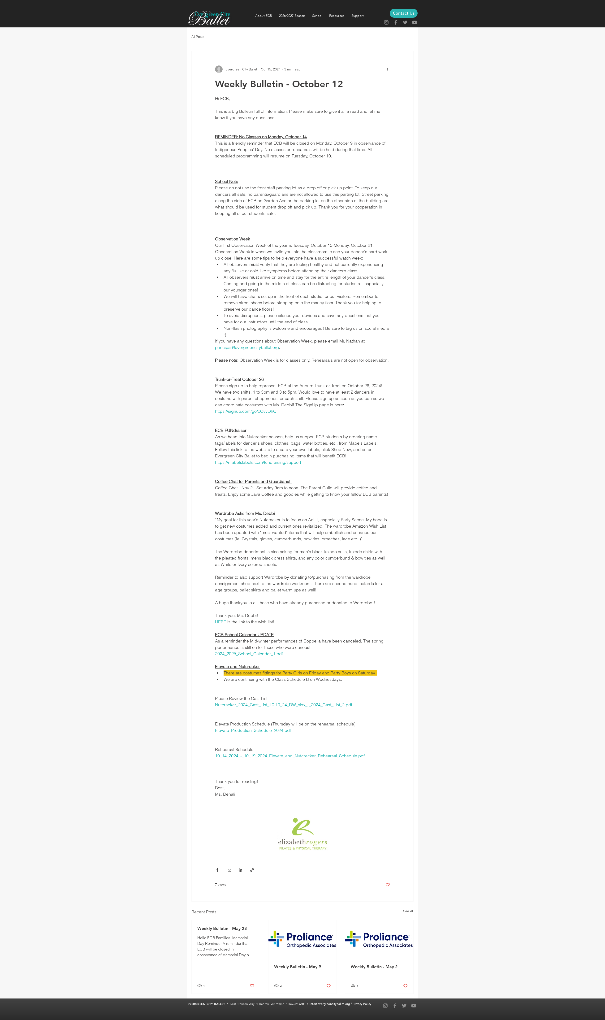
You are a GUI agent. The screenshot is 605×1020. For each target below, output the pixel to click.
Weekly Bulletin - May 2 (374, 966)
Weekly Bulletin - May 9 (297, 966)
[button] (264, 15)
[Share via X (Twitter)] (229, 870)
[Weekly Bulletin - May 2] (379, 939)
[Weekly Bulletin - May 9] (302, 939)
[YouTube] (415, 22)
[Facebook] (396, 22)
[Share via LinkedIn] (240, 870)
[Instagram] (386, 22)
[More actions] (387, 69)
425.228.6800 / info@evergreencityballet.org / (320, 1004)
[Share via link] (252, 870)
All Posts (197, 37)
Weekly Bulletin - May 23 (222, 928)
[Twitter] (405, 22)
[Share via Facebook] (217, 870)
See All (408, 911)
